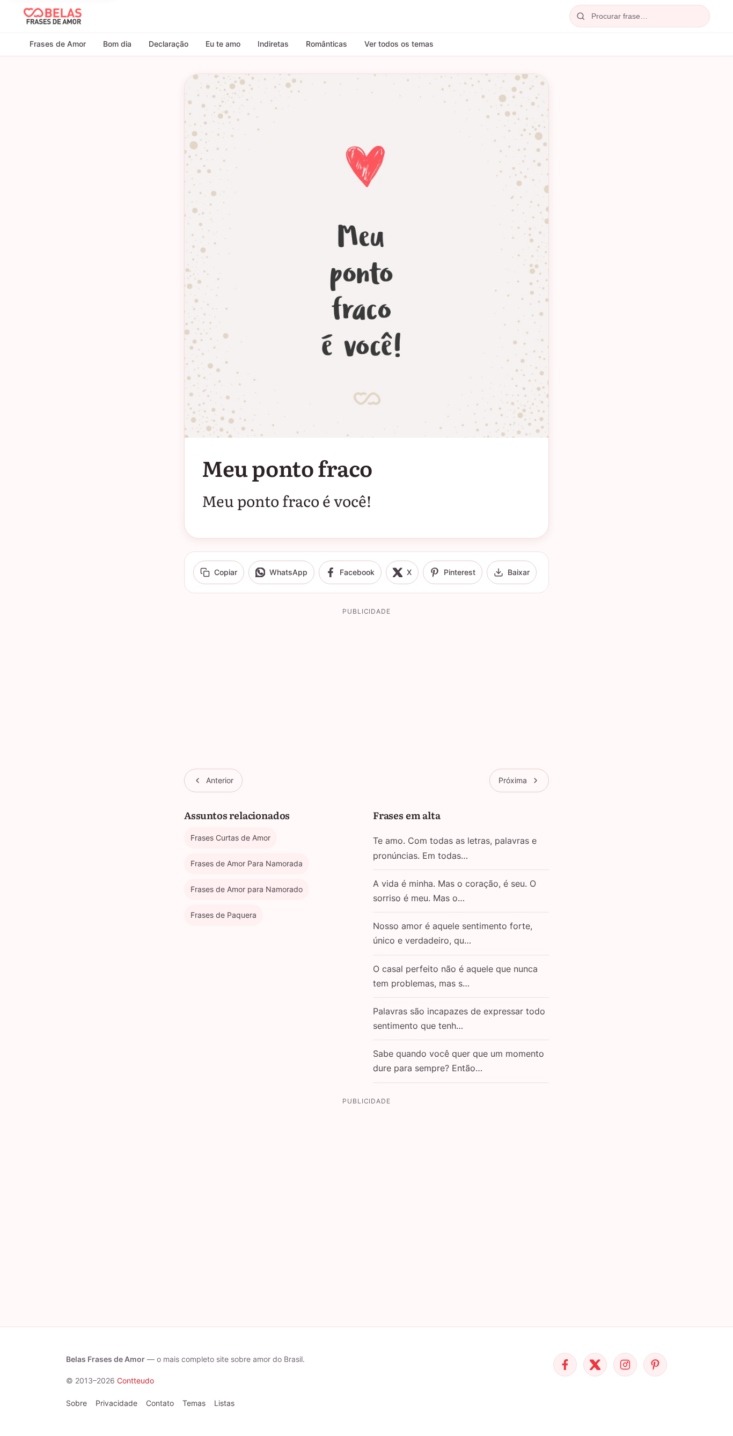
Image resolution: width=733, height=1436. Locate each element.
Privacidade (116, 1403)
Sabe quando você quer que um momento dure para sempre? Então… (458, 1060)
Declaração (168, 43)
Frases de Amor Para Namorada (246, 863)
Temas (194, 1403)
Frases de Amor (58, 43)
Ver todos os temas (399, 43)
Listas (224, 1403)
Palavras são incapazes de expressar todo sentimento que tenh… (459, 1018)
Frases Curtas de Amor (230, 837)
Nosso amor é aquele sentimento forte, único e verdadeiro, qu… (452, 933)
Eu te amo (223, 43)
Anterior (219, 780)
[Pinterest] (655, 1364)
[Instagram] (625, 1364)
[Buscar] (580, 16)
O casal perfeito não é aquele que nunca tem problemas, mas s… (455, 976)
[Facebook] (565, 1364)
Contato (160, 1403)
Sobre (76, 1403)
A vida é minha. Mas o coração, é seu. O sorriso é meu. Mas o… (454, 890)
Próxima (513, 780)
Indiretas (273, 43)
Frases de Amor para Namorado (246, 889)
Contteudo (135, 1380)
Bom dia (117, 43)
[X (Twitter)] (595, 1364)
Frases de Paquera (223, 914)
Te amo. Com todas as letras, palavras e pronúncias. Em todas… (455, 847)
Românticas (326, 43)
